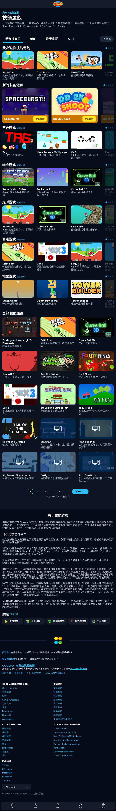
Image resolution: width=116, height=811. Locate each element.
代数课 (5, 732)
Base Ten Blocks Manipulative (67, 736)
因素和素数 (7, 748)
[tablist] (39, 39)
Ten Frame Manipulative (64, 732)
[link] (18, 65)
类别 (4, 12)
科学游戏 (57, 711)
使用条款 (18, 673)
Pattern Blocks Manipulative (66, 744)
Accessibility (8, 719)
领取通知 (6, 673)
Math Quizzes (59, 748)
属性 (4, 755)
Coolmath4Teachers (63, 751)
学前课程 (6, 736)
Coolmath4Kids (61, 728)
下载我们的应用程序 (62, 719)
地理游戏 (57, 715)
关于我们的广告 (33, 673)
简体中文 (11, 787)
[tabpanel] (58, 273)
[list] (58, 399)
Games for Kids (9, 688)
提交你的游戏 (8, 659)
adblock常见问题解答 (55, 673)
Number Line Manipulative (65, 740)
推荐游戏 (6, 652)
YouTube (6, 780)
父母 (4, 696)
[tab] (13, 39)
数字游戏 (57, 696)
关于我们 (6, 692)
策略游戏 (57, 688)
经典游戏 (57, 707)
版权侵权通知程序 (78, 668)
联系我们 (6, 715)
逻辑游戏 (57, 699)
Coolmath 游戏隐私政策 (18, 665)
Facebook (7, 776)
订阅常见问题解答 (10, 699)
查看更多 (14, 614)
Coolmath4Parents (62, 755)
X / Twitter (7, 769)
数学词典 (6, 740)
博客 (4, 707)
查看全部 (21, 128)
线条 (4, 744)
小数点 (5, 751)
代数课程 (6, 728)
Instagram (7, 773)
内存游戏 (57, 703)
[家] (58, 4)
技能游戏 (57, 692)
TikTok (5, 765)
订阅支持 (6, 703)
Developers (7, 711)
